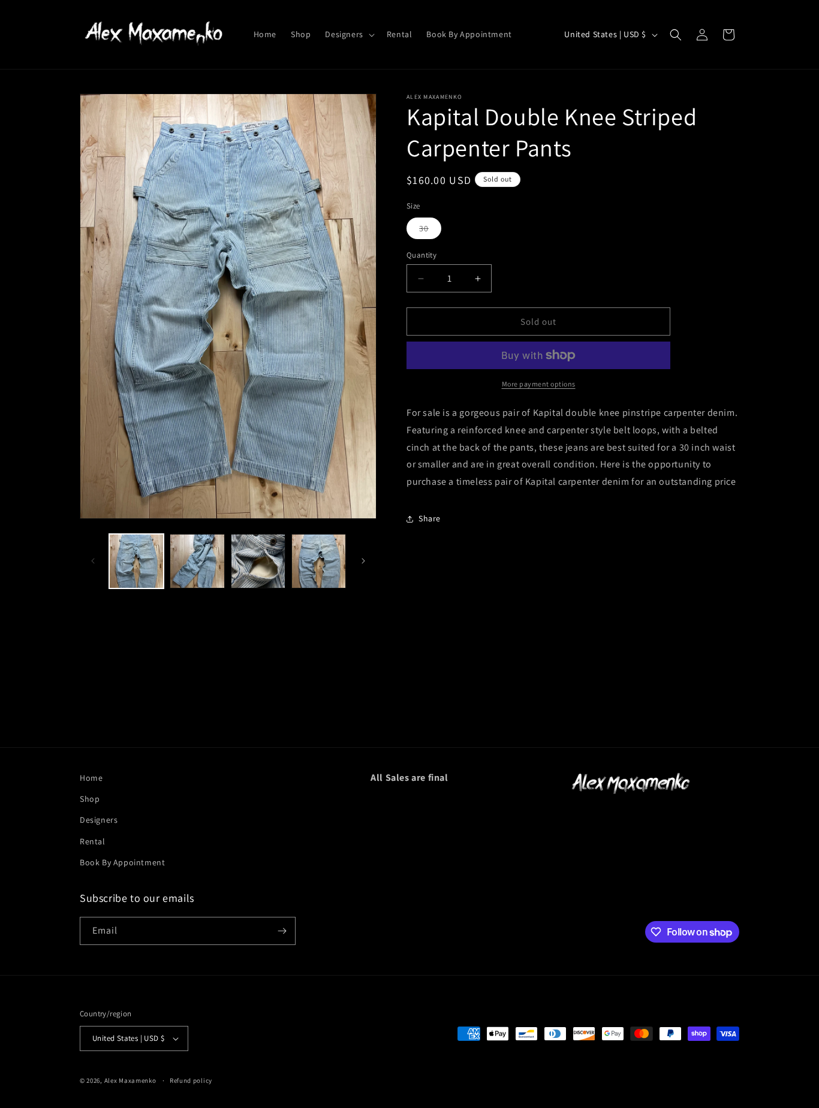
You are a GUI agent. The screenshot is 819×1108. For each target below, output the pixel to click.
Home (91, 777)
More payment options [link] (539, 383)
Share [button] (429, 518)
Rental (93, 840)
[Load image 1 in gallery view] (136, 561)
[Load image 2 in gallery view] (197, 561)
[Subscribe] (282, 931)
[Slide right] (363, 561)
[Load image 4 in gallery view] (318, 561)
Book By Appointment (122, 862)
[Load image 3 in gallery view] (258, 561)
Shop (90, 798)
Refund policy (191, 1080)
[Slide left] (93, 561)
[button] (348, 34)
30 (430, 230)
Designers (99, 819)
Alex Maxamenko (130, 1080)
